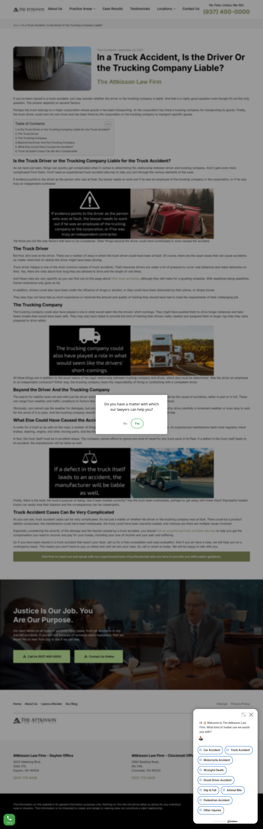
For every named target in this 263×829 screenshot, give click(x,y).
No (125, 423)
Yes (137, 423)
